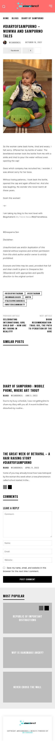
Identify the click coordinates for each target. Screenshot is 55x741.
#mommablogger (13, 297)
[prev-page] (5, 487)
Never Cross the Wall (27, 687)
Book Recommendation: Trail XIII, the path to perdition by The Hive (40, 325)
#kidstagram (33, 293)
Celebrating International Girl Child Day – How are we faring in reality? (14, 325)
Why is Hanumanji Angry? (28, 652)
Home (6, 18)
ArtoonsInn (27, 732)
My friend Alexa (23, 217)
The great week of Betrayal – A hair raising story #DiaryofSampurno (26, 458)
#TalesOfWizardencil (15, 301)
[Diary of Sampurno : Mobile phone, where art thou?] (27, 365)
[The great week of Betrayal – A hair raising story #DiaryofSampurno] (27, 433)
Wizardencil (15, 42)
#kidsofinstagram (14, 293)
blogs (15, 18)
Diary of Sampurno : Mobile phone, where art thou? (23, 388)
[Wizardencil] (5, 42)
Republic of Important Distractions (27, 618)
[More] (38, 50)
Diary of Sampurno (33, 18)
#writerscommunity (15, 304)
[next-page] (10, 487)
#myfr (28, 297)
